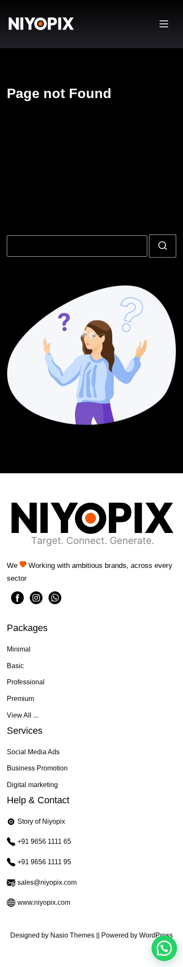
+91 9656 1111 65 (44, 841)
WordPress (156, 935)
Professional (26, 682)
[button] (164, 948)
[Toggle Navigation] (164, 24)
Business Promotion (37, 768)
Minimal (19, 649)
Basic (15, 665)
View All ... (22, 715)
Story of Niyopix (41, 821)
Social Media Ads (33, 752)
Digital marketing (32, 784)
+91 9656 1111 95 (44, 862)
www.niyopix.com (43, 902)
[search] (162, 246)
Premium (20, 698)
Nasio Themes (73, 935)
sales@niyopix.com (47, 882)
